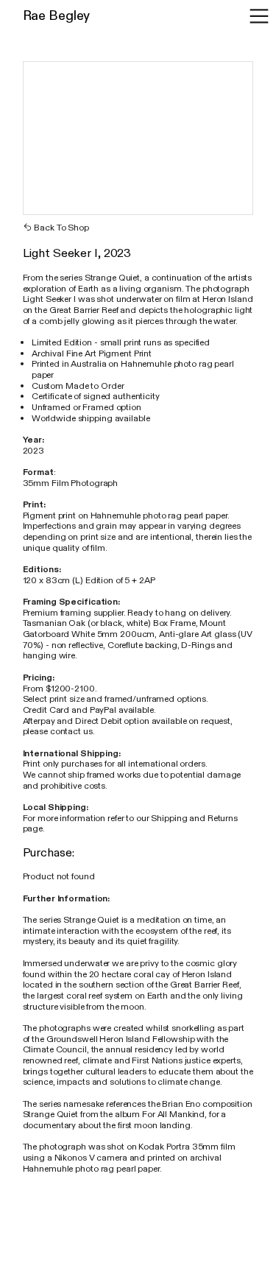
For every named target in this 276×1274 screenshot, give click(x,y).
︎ (259, 16)
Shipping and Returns (194, 818)
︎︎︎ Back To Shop (56, 227)
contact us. (72, 731)
